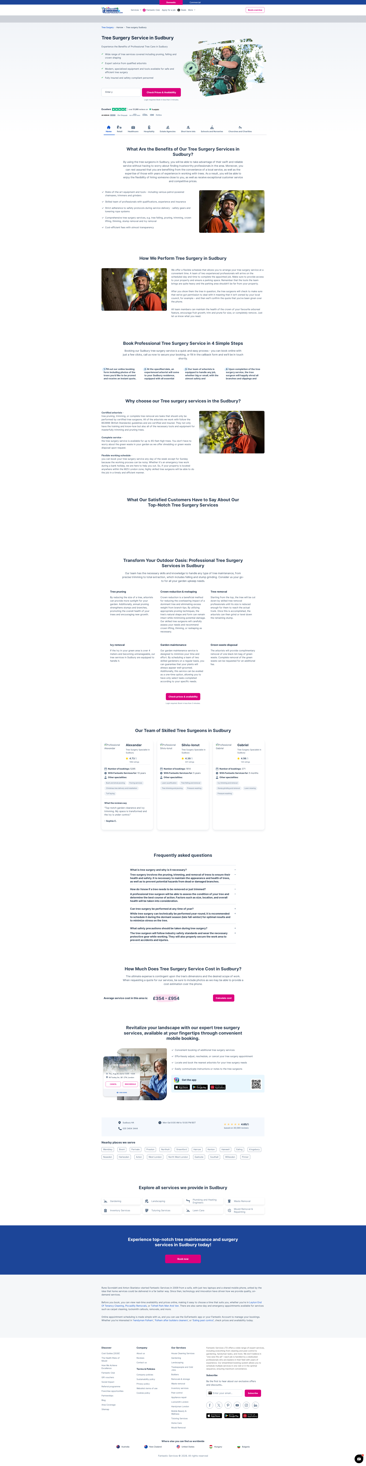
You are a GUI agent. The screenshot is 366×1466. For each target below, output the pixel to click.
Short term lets (188, 131)
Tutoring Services (160, 1210)
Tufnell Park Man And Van (165, 1305)
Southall (214, 1157)
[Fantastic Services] (112, 9)
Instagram (246, 1405)
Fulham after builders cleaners (171, 1320)
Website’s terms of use (147, 1388)
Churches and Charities (240, 131)
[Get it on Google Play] (200, 1087)
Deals (183, 10)
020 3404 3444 (130, 1128)
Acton (139, 1157)
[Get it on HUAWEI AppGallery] (218, 1087)
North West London (178, 1157)
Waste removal (178, 1383)
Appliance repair (179, 1397)
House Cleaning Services (182, 1353)
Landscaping (158, 1201)
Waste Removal (242, 1201)
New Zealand (155, 1446)
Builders (175, 1374)
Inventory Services (120, 1210)
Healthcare (133, 131)
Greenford (181, 1149)
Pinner (245, 1157)
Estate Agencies (168, 131)
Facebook (209, 1405)
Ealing (239, 1149)
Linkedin (255, 1405)
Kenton (211, 1149)
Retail (119, 131)
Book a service (255, 10)
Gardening (115, 1201)
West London (155, 1157)
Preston (150, 1149)
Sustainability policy (146, 1379)
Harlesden (124, 1157)
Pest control (176, 1393)
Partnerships (107, 1395)
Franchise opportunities (112, 1391)
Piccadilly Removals (136, 1305)
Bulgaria (246, 1446)
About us (141, 1353)
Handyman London (180, 1406)
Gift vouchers (108, 1377)
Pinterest (228, 1405)
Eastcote (199, 1157)
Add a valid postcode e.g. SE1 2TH (118, 107)
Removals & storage (180, 1379)
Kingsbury (254, 1149)
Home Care (176, 1423)
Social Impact (108, 1382)
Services (135, 10)
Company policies (145, 1374)
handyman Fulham (143, 1320)
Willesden (230, 1157)
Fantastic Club (153, 10)
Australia (125, 1446)
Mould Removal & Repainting (243, 1210)
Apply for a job (169, 10)
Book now (183, 1258)
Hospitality (149, 131)
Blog (104, 1400)
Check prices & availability (183, 696)
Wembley (107, 1149)
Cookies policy (143, 1393)
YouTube (237, 1405)
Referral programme (111, 1386)
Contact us (142, 1362)
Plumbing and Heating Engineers (205, 1201)
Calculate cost (224, 998)
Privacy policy (143, 1384)
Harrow (197, 1149)
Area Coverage (109, 1404)
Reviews (140, 1358)
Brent (122, 1149)
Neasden (107, 1157)
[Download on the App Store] (182, 1087)
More (190, 10)
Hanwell (225, 1149)
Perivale (135, 1149)
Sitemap (105, 1409)
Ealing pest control (203, 1320)
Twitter (218, 1405)
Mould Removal (178, 1427)
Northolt (165, 1149)
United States (188, 1446)
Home (109, 131)
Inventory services (179, 1388)
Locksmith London (179, 1402)
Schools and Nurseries (212, 131)
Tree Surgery (108, 27)
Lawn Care (198, 1210)
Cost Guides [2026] (111, 1353)
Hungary (218, 1446)
